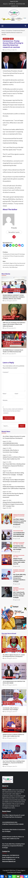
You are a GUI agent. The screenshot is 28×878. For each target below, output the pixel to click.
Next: (14, 264)
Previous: (14, 255)
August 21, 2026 (12, 658)
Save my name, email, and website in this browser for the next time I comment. (13, 411)
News (19, 291)
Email (16, 393)
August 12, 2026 (12, 300)
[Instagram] (19, 245)
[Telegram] (22, 245)
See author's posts (14, 232)
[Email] (16, 245)
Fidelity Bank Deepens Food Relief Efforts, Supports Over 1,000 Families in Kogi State (14, 487)
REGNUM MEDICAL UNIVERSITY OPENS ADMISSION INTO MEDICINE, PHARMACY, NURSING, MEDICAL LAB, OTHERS (14, 297)
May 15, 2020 (11, 49)
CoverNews (10, 872)
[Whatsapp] (13, 245)
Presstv (5, 49)
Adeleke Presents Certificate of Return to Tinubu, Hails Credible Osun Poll (13, 458)
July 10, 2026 (11, 353)
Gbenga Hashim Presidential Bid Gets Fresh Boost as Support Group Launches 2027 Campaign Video (13, 504)
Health (11, 38)
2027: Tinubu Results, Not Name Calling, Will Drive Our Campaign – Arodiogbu (13, 473)
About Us (5, 3)
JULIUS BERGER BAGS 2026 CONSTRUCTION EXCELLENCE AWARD (13, 444)
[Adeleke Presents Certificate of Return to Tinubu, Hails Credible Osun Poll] (7, 559)
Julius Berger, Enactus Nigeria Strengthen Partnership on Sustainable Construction (14, 480)
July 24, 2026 (11, 328)
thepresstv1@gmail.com (8, 861)
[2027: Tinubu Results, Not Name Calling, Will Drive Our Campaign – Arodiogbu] (7, 592)
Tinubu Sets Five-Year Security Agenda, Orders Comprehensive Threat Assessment (13, 495)
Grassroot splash (6, 316)
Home (3, 30)
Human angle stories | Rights (18, 530)
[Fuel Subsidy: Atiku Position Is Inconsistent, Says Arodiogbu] (7, 547)
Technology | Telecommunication (14, 343)
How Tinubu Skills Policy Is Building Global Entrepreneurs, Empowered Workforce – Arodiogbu (14, 465)
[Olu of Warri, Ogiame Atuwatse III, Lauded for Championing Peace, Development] (7, 519)
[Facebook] (4, 245)
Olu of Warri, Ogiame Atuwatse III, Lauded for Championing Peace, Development (14, 437)
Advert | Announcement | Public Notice (11, 289)
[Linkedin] (10, 245)
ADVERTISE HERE (20, 3)
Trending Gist (6, 346)
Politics (17, 543)
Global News (5, 38)
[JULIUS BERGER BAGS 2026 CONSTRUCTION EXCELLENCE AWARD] (7, 535)
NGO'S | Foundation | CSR (8, 318)
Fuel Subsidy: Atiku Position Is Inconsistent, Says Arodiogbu (11, 451)
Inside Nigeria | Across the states (9, 291)
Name (5, 393)
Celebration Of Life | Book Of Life (18, 514)
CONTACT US (14, 6)
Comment (6, 372)
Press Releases (21, 543)
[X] (7, 245)
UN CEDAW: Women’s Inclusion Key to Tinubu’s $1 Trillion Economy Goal (13, 351)
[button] (3, 26)
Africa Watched (15, 569)
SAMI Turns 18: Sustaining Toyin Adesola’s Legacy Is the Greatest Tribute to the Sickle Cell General (14, 324)
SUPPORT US (12, 3)
